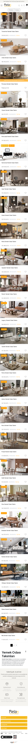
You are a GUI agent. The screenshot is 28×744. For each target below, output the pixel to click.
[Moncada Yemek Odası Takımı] (14, 125)
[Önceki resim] (2, 21)
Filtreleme (11, 10)
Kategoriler (4, 724)
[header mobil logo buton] (7, 5)
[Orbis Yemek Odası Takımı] (14, 46)
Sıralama (17, 10)
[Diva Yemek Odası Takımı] (14, 493)
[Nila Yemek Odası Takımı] (14, 624)
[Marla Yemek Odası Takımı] (14, 230)
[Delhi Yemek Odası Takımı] (14, 467)
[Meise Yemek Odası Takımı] (14, 598)
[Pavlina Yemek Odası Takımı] (14, 546)
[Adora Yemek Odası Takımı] (14, 388)
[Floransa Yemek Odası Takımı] (14, 73)
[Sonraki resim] (26, 21)
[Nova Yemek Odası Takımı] (14, 414)
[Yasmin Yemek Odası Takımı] (14, 335)
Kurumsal (3, 717)
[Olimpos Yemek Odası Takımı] (14, 572)
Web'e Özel (5, 145)
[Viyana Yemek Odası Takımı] (14, 99)
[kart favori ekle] (25, 35)
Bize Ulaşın (4, 728)
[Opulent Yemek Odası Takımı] (14, 257)
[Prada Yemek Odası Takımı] (14, 440)
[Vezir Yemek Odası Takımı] (14, 178)
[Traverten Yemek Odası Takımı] (14, 20)
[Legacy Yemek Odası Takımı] (14, 309)
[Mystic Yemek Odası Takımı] (14, 283)
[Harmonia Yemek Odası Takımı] (14, 152)
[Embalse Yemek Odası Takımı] (14, 519)
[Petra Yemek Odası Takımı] (14, 362)
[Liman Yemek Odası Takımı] (14, 204)
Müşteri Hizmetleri (6, 721)
